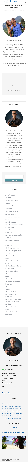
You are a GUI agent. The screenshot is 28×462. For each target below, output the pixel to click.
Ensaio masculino (8, 408)
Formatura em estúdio (17, 411)
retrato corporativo (18, 418)
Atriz (10, 404)
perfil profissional (14, 415)
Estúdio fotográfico (19, 408)
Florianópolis (7, 411)
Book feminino (9, 209)
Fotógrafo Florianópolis (17, 413)
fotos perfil (6, 413)
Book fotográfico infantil (12, 211)
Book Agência (17, 404)
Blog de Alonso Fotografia (12, 200)
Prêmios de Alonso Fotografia (13, 312)
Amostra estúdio (10, 198)
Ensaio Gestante (17, 406)
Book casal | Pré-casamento (13, 206)
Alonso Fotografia (10, 10)
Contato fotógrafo (10, 214)
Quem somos (8, 315)
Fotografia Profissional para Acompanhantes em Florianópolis (13, 294)
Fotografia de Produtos (11, 271)
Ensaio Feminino (7, 406)
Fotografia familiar (10, 279)
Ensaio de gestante (10, 222)
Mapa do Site (6, 393)
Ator (5, 404)
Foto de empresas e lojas (12, 248)
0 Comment (21, 10)
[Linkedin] (14, 427)
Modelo (5, 415)
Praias (22, 415)
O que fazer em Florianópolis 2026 (13, 432)
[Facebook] (11, 427)
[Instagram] (16, 427)
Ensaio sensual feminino (12, 240)
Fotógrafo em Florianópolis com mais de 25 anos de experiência (13, 301)
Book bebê (8, 203)
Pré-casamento (7, 418)
